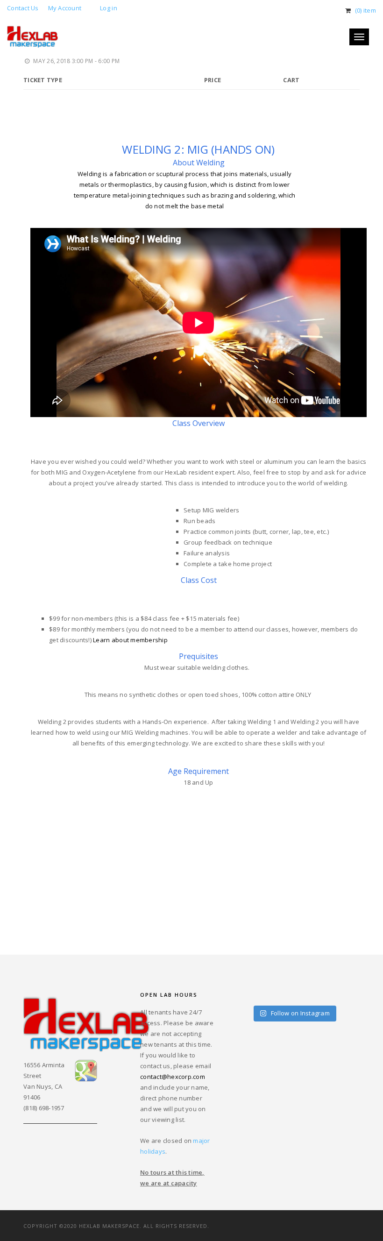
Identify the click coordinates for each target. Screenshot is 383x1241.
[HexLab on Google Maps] (86, 1070)
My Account (65, 8)
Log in (108, 8)
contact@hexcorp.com (172, 1076)
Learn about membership (130, 640)
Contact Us (23, 8)
